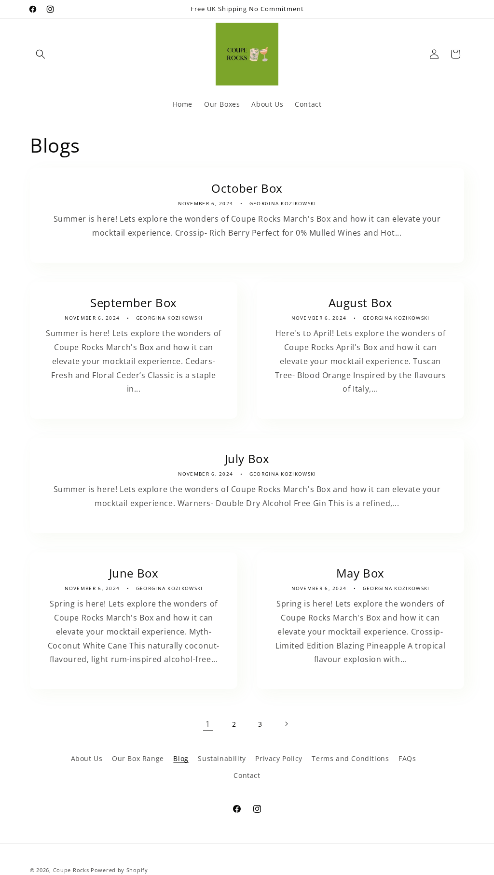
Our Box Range (138, 758)
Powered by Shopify (119, 870)
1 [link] (208, 724)
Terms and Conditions (350, 758)
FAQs (407, 758)
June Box (134, 572)
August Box (361, 302)
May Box (360, 572)
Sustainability (222, 758)
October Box (247, 188)
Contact (246, 775)
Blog (180, 758)
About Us (87, 758)
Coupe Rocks (71, 870)
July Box (247, 458)
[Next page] (286, 723)
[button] (40, 54)
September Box (133, 302)
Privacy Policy (278, 758)
